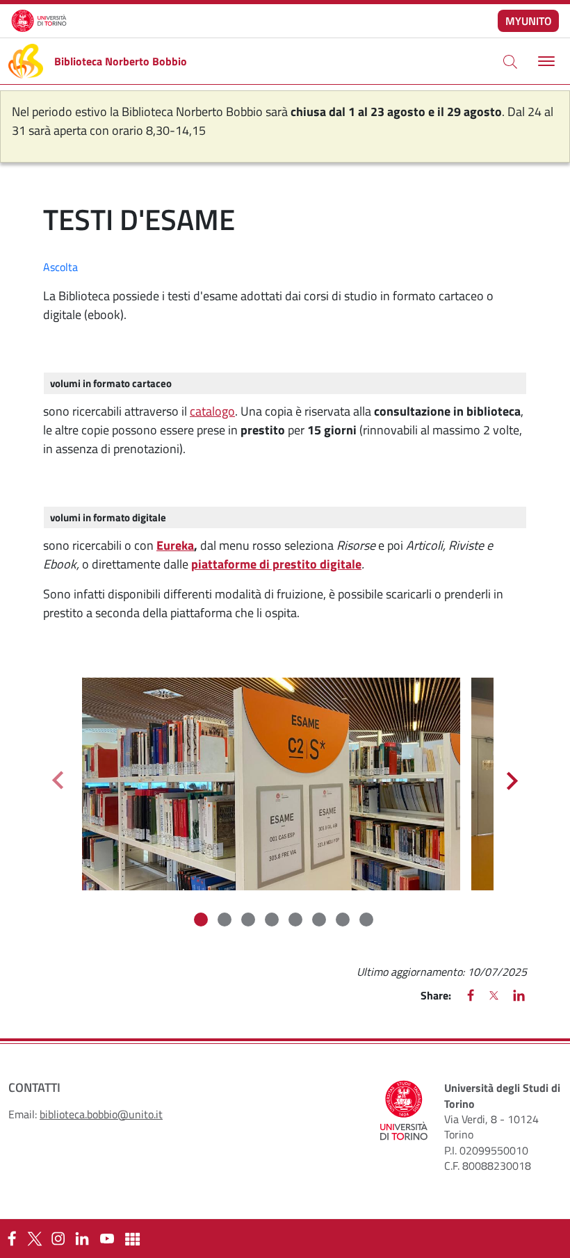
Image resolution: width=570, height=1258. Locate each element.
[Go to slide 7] (344, 921)
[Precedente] (57, 780)
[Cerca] (510, 61)
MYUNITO (528, 21)
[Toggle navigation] (545, 61)
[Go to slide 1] (202, 921)
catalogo (212, 411)
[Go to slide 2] (226, 921)
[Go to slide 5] (296, 921)
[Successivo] (512, 780)
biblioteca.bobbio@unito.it (101, 1114)
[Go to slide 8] (367, 921)
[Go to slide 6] (320, 921)
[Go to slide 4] (273, 921)
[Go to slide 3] (249, 921)
